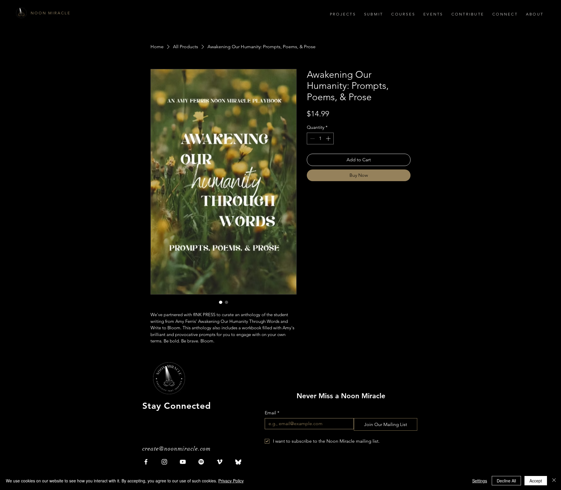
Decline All (506, 481)
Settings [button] (479, 481)
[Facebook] (146, 461)
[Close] (553, 480)
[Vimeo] (219, 461)
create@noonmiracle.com (176, 448)
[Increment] (329, 138)
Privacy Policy (231, 481)
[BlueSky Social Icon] (238, 461)
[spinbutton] (320, 138)
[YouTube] (182, 461)
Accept (535, 481)
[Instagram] (164, 461)
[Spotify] (201, 461)
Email (272, 412)
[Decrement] (312, 138)
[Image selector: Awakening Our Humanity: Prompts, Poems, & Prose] (221, 302)
